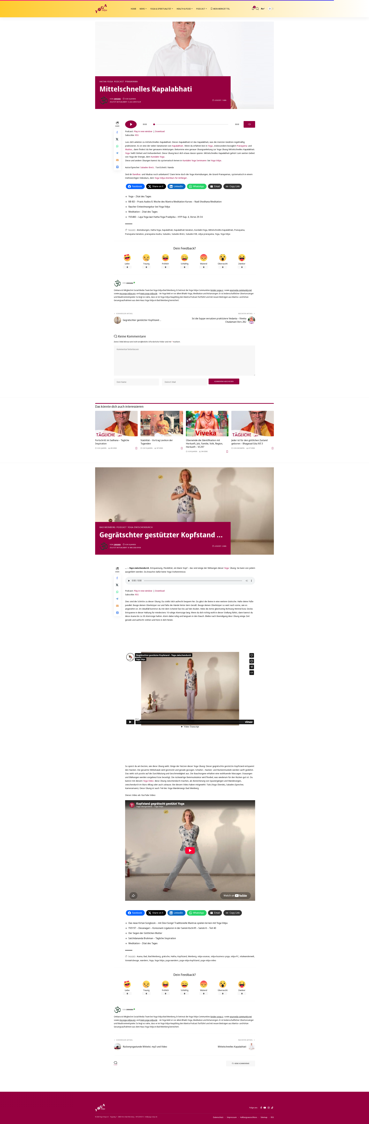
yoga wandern (171, 960)
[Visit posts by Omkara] (103, 100)
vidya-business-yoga (220, 956)
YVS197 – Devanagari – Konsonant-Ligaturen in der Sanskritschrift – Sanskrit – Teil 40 (172, 928)
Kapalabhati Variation (183, 230)
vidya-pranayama (206, 234)
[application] (190, 123)
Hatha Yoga (106, 82)
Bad (145, 956)
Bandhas (136, 174)
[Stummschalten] (249, 124)
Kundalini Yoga (157, 156)
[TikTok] (272, 1108)
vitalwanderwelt (247, 956)
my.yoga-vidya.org (127, 293)
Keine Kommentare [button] (242, 1063)
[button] (257, 8)
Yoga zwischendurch (140, 527)
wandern (144, 960)
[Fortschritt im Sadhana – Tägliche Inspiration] (116, 423)
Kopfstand (182, 956)
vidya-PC (235, 956)
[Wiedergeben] (131, 124)
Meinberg (192, 956)
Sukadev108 (191, 234)
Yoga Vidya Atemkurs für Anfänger (171, 177)
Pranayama (131, 82)
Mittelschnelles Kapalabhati (220, 230)
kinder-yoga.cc (217, 290)
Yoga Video (148, 780)
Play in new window (143, 131)
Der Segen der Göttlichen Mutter (145, 933)
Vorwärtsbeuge (132, 960)
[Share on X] (117, 139)
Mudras (128, 149)
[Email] (117, 159)
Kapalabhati (177, 145)
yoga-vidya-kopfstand (189, 960)
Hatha (173, 956)
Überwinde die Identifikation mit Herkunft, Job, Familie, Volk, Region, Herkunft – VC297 (204, 443)
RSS (137, 135)
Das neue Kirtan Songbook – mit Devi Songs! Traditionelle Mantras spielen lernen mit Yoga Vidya (177, 923)
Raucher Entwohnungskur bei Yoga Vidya (149, 206)
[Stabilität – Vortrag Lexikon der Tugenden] (162, 423)
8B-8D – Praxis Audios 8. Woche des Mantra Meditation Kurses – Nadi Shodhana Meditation (175, 201)
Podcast (119, 82)
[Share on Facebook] (117, 132)
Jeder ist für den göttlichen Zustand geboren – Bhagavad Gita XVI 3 (249, 442)
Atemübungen (143, 230)
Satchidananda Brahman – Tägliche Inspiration (152, 938)
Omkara (117, 99)
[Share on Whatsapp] (117, 146)
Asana (139, 956)
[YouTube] (265, 1108)
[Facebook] (261, 1108)
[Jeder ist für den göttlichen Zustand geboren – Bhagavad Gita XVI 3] (252, 423)
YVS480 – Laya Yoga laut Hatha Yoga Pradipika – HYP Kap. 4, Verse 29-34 (165, 216)
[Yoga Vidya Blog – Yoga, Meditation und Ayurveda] (100, 1107)
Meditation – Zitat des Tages (143, 211)
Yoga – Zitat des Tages (139, 196)
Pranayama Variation (134, 234)
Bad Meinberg (107, 527)
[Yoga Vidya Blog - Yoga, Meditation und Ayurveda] (101, 8)
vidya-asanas (204, 956)
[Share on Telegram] (117, 153)
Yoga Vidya (216, 160)
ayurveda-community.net (241, 290)
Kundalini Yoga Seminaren (194, 160)
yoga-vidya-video (208, 960)
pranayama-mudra (153, 234)
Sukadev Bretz (147, 167)
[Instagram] (268, 1108)
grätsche (166, 956)
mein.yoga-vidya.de (148, 293)
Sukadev (167, 234)
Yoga (210, 145)
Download (160, 131)
